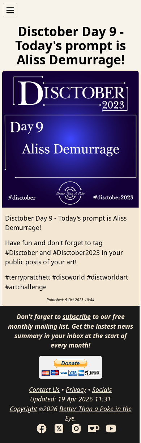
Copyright (23, 408)
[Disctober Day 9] (70, 139)
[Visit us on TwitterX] (59, 431)
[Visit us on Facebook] (41, 431)
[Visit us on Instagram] (76, 431)
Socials (102, 389)
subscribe (77, 316)
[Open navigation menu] (10, 10)
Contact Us (44, 389)
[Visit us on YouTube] (111, 431)
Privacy (76, 389)
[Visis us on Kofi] (93, 431)
